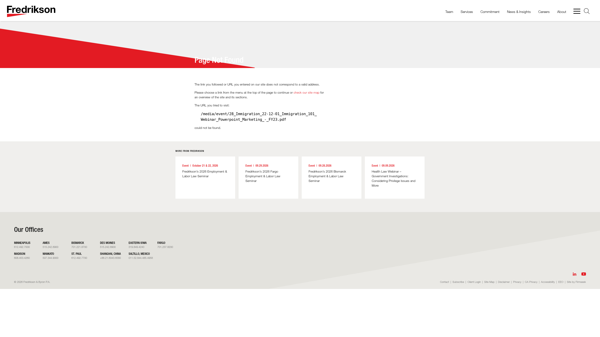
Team (449, 12)
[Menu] (577, 11)
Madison (19, 253)
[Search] (587, 11)
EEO (560, 281)
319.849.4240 (136, 247)
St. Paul (76, 253)
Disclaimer (504, 281)
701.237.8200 (165, 247)
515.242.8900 (50, 247)
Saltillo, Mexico (139, 253)
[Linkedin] (574, 274)
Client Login (474, 281)
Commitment (490, 12)
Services (467, 12)
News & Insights (519, 12)
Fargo (161, 242)
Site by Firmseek (576, 281)
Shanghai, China (110, 253)
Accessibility (548, 281)
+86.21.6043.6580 (110, 257)
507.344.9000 (50, 257)
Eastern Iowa (138, 242)
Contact (444, 281)
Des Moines (107, 242)
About (561, 12)
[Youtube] (583, 274)
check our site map (306, 92)
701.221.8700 (79, 247)
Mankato (48, 253)
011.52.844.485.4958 (141, 257)
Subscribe (458, 281)
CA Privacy (531, 281)
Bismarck (77, 242)
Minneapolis (22, 242)
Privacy (517, 281)
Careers (544, 12)
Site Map (489, 281)
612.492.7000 (22, 247)
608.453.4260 (22, 257)
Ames (46, 242)
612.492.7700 (79, 257)
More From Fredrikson (189, 150)
